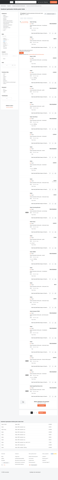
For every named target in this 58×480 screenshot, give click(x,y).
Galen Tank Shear (33, 116)
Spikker (2, 458)
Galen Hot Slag (33, 21)
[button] (53, 33)
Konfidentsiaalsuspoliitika (19, 458)
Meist (2, 456)
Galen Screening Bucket (35, 207)
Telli (21, 52)
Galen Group (32, 221)
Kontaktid (3, 460)
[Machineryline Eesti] (5, 2)
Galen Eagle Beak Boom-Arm (36, 386)
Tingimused (17, 456)
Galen (31, 37)
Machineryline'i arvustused (20, 462)
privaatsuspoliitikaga (31, 54)
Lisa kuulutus (41, 405)
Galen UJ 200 (33, 56)
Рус (4, 464)
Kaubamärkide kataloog (19, 464)
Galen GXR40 (33, 251)
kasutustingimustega (40, 54)
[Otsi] (16, 2)
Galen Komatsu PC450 (35, 311)
